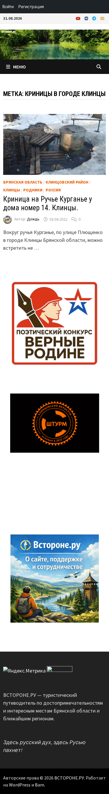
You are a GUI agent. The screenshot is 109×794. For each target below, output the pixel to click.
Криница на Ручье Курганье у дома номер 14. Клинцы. (47, 203)
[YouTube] (78, 18)
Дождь (33, 219)
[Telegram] (95, 18)
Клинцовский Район (67, 182)
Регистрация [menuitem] (31, 6)
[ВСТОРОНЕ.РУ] (54, 44)
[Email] (102, 18)
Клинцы (11, 190)
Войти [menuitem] (8, 6)
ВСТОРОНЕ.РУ (69, 778)
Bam (39, 785)
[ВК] (87, 18)
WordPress (20, 785)
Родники (32, 190)
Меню (19, 67)
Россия (53, 190)
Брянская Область (22, 182)
